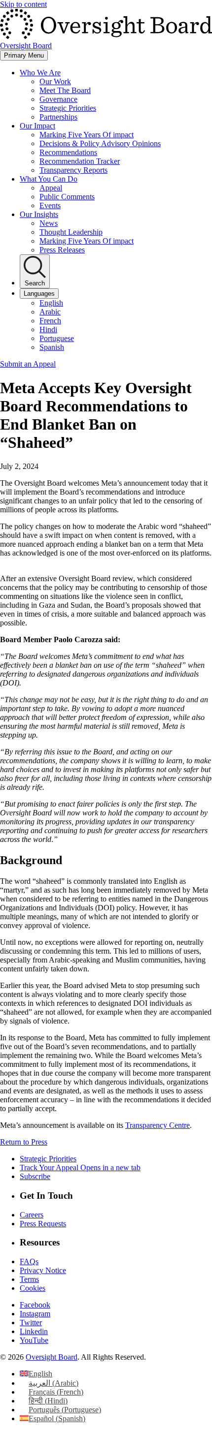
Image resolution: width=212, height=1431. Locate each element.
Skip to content (23, 4)
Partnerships (58, 117)
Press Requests (43, 1223)
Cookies (32, 1288)
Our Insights (39, 214)
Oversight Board (51, 1357)
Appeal (50, 188)
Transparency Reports (73, 170)
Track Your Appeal (80, 1167)
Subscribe (35, 1176)
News (48, 223)
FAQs (29, 1261)
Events (50, 205)
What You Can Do (48, 179)
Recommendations (68, 152)
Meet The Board (65, 90)
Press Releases (62, 250)
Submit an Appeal (28, 364)
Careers (31, 1215)
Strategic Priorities (67, 108)
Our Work (55, 81)
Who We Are (40, 72)
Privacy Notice (43, 1270)
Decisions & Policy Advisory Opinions (100, 143)
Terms (29, 1279)
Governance (58, 99)
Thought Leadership (71, 232)
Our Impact (37, 126)
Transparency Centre (157, 1125)
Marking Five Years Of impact (86, 134)
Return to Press (23, 1142)
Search (35, 283)
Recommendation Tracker (79, 161)
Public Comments (67, 196)
